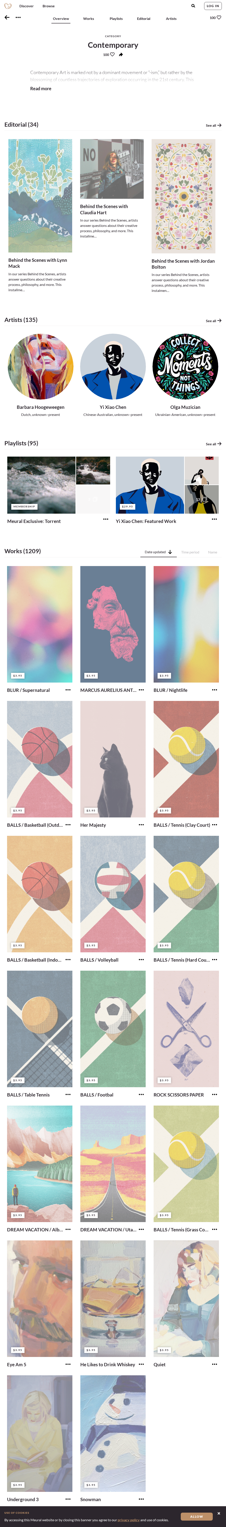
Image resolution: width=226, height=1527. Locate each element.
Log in (213, 6)
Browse (49, 6)
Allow (196, 1516)
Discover (26, 6)
